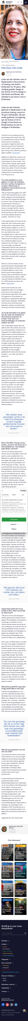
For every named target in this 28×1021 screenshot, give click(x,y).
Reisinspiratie (6, 967)
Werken (4, 980)
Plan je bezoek (6, 963)
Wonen (4, 978)
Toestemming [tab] (5, 494)
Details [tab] (14, 494)
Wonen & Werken (7, 976)
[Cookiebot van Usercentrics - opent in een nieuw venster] (20, 491)
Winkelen (5, 946)
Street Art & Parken (7, 951)
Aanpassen (13, 524)
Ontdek (3, 944)
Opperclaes (16, 153)
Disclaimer (3, 1012)
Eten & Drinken (6, 949)
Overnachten (6, 965)
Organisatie (5, 988)
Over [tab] (23, 494)
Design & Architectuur (8, 953)
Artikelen (4, 941)
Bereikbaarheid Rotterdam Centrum (11, 972)
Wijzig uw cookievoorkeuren (7, 1014)
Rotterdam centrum (8, 984)
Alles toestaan (14, 519)
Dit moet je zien (6, 969)
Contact (4, 991)
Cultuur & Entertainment (8, 955)
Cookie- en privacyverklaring (13, 1012)
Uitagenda (4, 959)
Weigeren (14, 529)
